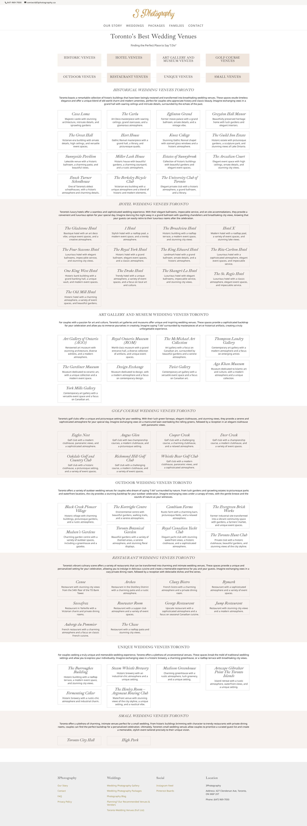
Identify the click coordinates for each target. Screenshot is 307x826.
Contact (62, 790)
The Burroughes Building (80, 670)
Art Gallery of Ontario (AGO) (80, 340)
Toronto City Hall (80, 740)
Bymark (228, 581)
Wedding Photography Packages (124, 790)
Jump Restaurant (229, 603)
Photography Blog (116, 796)
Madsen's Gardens (80, 531)
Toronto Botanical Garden (130, 530)
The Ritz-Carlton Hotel (229, 249)
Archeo (130, 581)
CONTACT (196, 25)
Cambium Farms (179, 506)
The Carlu (130, 113)
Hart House (130, 135)
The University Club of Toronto (179, 179)
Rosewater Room (130, 603)
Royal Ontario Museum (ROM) (130, 340)
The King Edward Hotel (179, 249)
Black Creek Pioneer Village (80, 508)
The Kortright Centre (130, 506)
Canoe (81, 581)
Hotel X (229, 228)
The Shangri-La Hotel (179, 270)
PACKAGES (156, 25)
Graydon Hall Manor (229, 113)
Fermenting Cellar (80, 693)
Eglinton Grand (179, 113)
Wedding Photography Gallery (123, 785)
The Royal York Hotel (130, 249)
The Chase (130, 624)
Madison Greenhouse (179, 668)
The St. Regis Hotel (229, 273)
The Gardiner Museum (81, 366)
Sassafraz (80, 603)
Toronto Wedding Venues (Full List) (125, 810)
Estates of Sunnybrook (179, 156)
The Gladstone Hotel (81, 228)
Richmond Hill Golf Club (130, 458)
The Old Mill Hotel (81, 291)
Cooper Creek (179, 435)
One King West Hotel (80, 270)
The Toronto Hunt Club (228, 535)
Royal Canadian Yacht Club (179, 530)
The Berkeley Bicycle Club (130, 179)
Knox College (179, 135)
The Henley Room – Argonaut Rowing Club (130, 691)
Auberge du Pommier (80, 624)
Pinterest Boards (165, 790)
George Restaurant (179, 603)
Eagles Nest (81, 435)
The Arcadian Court (229, 156)
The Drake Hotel (130, 270)
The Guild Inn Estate (229, 135)
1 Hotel (130, 228)
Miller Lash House (130, 156)
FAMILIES (176, 25)
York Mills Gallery (80, 388)
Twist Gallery (179, 366)
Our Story (63, 785)
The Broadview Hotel (179, 228)
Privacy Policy (65, 801)
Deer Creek (229, 435)
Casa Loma (81, 113)
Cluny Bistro (179, 581)
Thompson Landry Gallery (228, 340)
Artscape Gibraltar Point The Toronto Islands (229, 672)
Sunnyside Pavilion (80, 156)
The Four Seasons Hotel (80, 249)
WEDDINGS (135, 25)
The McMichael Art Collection (179, 340)
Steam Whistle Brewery (130, 668)
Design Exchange (130, 366)
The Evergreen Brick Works (229, 508)
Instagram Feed (164, 785)
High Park (130, 740)
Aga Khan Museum (228, 363)
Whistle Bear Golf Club (179, 456)
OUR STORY (112, 25)
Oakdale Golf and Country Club (80, 458)
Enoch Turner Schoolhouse (80, 179)
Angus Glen (130, 435)
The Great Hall (81, 135)
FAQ (60, 796)
